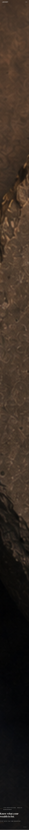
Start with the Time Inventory (10, 821)
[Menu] (26, 2)
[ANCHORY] (5, 2)
